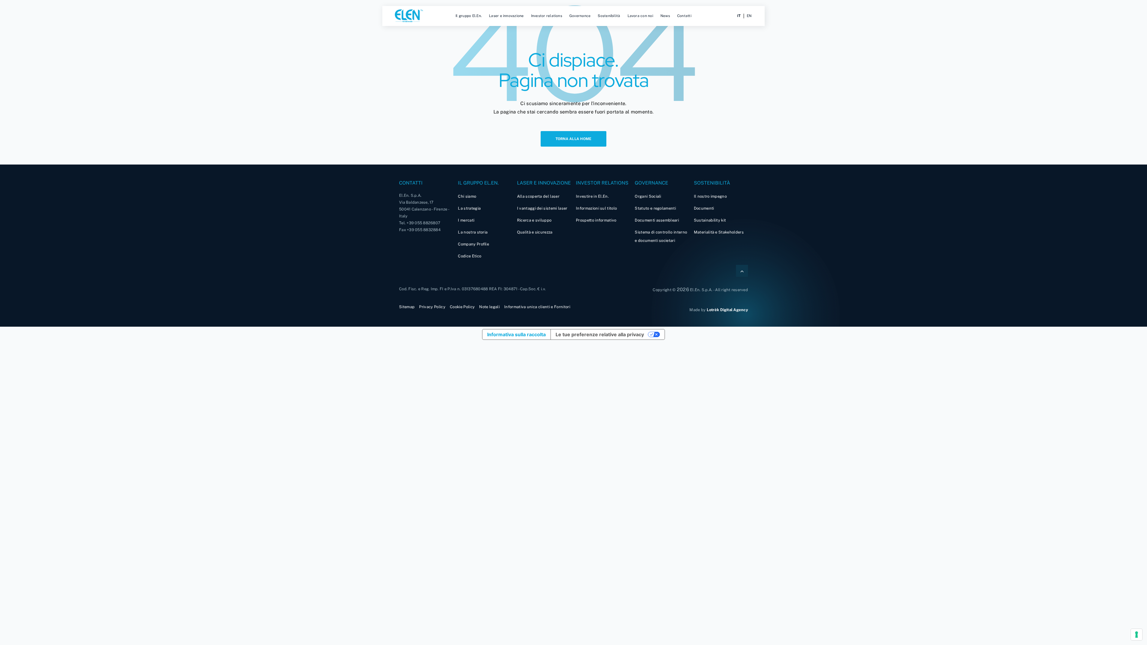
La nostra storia (472, 232)
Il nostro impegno (710, 196)
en (749, 16)
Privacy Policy (432, 307)
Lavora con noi (640, 16)
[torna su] (742, 271)
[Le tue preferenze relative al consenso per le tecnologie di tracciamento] (1136, 634)
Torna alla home (574, 139)
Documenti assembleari (657, 220)
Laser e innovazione (506, 16)
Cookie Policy (462, 307)
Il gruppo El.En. (469, 16)
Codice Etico (469, 256)
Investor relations (546, 16)
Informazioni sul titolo (596, 208)
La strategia (469, 208)
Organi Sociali (648, 196)
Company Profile (473, 244)
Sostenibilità (609, 16)
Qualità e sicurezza (535, 232)
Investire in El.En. (592, 196)
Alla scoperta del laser (538, 196)
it (738, 16)
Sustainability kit (710, 220)
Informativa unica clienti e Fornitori (537, 307)
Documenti (704, 208)
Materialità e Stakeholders (719, 232)
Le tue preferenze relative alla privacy (600, 334)
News (665, 16)
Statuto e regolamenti (655, 208)
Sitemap (407, 307)
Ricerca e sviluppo (534, 220)
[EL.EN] (409, 16)
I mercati (466, 220)
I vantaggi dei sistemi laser (542, 208)
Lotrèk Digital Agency (727, 310)
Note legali (489, 307)
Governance (580, 16)
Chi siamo (467, 196)
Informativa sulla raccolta (516, 334)
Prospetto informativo (596, 220)
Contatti (684, 16)
